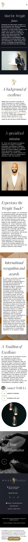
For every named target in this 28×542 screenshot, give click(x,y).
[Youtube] (18, 497)
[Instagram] (14, 497)
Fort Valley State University (10, 111)
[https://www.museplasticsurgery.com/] (3, 5)
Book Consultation (14, 538)
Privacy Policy (16, 523)
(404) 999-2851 (14, 493)
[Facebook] (10, 497)
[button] (26, 4)
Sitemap (23, 523)
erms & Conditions (8, 523)
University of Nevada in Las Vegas (12, 117)
